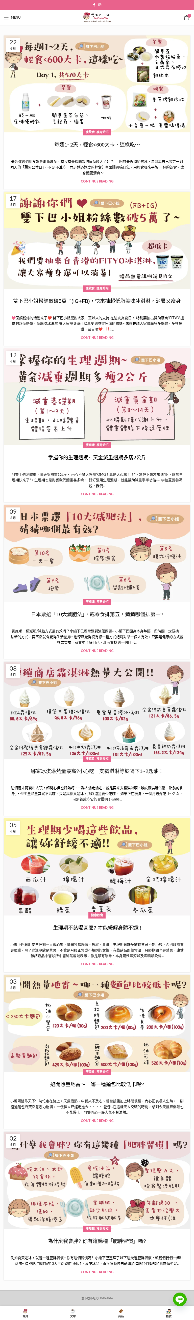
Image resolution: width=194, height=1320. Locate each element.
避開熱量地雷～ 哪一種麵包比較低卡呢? (97, 1084)
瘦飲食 (90, 132)
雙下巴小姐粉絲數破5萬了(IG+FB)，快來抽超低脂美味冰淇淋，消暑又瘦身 (97, 301)
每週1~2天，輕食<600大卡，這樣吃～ (97, 145)
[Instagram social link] (100, 5)
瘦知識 (90, 445)
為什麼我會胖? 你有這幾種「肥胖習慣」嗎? (97, 1241)
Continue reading (97, 181)
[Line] (180, 1303)
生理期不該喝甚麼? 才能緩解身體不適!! (97, 928)
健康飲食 (97, 915)
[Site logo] (97, 17)
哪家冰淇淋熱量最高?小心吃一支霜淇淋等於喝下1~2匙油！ (97, 771)
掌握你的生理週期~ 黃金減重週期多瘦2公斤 (97, 457)
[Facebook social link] (94, 5)
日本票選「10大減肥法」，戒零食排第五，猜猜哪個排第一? (97, 614)
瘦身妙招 (102, 132)
